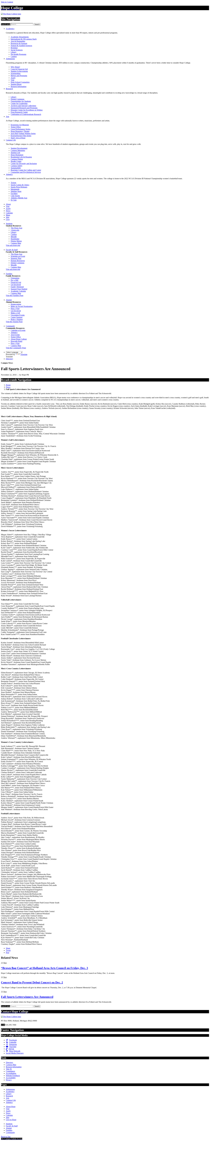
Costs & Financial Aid (19, 69)
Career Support (16, 317)
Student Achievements (19, 71)
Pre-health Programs (18, 54)
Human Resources (18, 261)
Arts (7, 117)
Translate (23, 354)
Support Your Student (19, 289)
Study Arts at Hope (18, 138)
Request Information (18, 86)
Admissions (10, 59)
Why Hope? (15, 67)
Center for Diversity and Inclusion (24, 163)
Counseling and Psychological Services (26, 172)
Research (9, 89)
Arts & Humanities (18, 41)
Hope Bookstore (17, 155)
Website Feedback (13, 1076)
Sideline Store (16, 191)
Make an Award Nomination (22, 306)
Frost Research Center (19, 112)
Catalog (14, 56)
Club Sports (15, 196)
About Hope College (19, 339)
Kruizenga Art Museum (20, 125)
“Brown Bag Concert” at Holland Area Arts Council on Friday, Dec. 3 (44, 968)
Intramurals (15, 189)
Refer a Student (17, 319)
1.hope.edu (15, 230)
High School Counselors (20, 82)
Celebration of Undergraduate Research (26, 114)
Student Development (19, 148)
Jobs (7, 217)
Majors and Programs (19, 76)
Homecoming (16, 304)
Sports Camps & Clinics (20, 185)
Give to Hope (11, 1120)
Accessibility (11, 1078)
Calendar (9, 213)
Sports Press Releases (19, 187)
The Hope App (16, 228)
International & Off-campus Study (24, 39)
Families (9, 274)
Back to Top (5, 1137)
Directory (9, 359)
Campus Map (16, 243)
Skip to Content (7, 2)
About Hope (10, 1107)
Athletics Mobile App (19, 198)
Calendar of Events (18, 330)
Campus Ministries (18, 150)
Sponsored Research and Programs (24, 108)
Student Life (15, 153)
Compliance (10, 1071)
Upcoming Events (18, 315)
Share (8, 948)
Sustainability (16, 168)
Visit (12, 80)
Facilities (14, 194)
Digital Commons (17, 99)
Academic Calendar (18, 291)
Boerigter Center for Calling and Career (26, 170)
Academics (10, 29)
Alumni (9, 300)
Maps (8, 215)
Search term (5, 24)
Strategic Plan (16, 258)
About (8, 204)
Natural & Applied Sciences (21, 46)
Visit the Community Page (16, 348)
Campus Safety (16, 166)
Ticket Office (16, 127)
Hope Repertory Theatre (20, 131)
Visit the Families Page (14, 295)
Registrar (14, 48)
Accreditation (11, 1073)
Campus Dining (17, 159)
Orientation (15, 278)
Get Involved (16, 285)
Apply (13, 78)
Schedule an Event (18, 256)
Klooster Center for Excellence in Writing (27, 110)
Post (7, 953)
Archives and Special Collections (23, 106)
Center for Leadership (19, 103)
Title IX (9, 1069)
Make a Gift (15, 313)
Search (37, 24)
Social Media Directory (15, 1053)
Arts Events (15, 335)
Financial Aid (16, 282)
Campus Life (11, 140)
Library (13, 52)
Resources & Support (19, 43)
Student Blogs (16, 84)
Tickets (13, 183)
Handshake (15, 239)
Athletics (9, 174)
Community (10, 326)
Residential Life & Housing (21, 157)
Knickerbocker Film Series (21, 136)
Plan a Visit (15, 309)
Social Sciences (17, 50)
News (8, 211)
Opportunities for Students (21, 101)
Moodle (14, 237)
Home (8, 385)
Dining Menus (16, 241)
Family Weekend (17, 287)
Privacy (9, 1080)
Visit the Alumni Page (14, 322)
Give (8, 219)
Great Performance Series (20, 129)
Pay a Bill (14, 280)
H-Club (14, 200)
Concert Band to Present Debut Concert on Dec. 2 (32, 982)
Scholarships (15, 73)
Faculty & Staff (12, 250)
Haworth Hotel (16, 341)
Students (9, 224)
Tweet (8, 950)
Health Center (16, 161)
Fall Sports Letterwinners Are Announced (27, 996)
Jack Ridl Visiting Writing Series (23, 133)
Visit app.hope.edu (13, 245)
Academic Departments (20, 37)
